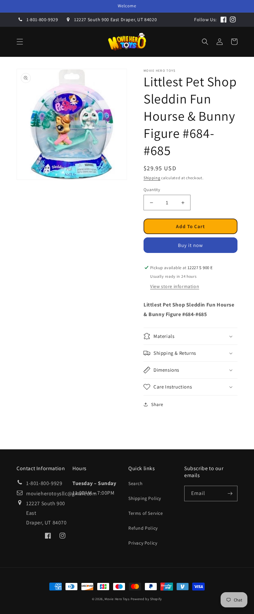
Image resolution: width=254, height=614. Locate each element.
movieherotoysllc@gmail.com (61, 493)
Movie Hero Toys (117, 599)
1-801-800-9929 (42, 19)
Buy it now (190, 245)
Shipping (152, 177)
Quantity (152, 189)
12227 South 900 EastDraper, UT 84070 (46, 513)
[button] (20, 41)
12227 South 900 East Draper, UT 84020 (115, 19)
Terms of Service (145, 513)
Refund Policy (143, 528)
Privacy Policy (142, 543)
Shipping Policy (144, 498)
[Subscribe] (230, 493)
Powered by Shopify (146, 599)
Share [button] (157, 404)
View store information (174, 286)
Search (135, 483)
